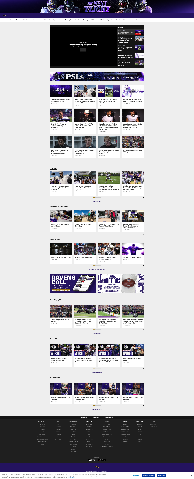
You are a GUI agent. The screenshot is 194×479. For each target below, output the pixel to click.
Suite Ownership (106, 436)
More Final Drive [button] (97, 201)
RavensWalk (125, 441)
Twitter (139, 434)
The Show (89, 434)
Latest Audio (89, 426)
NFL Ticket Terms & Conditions (106, 446)
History (58, 436)
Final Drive (89, 431)
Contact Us (42, 424)
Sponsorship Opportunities (42, 439)
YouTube (139, 441)
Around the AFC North (73, 441)
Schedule (125, 424)
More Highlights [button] (97, 333)
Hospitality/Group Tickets (107, 434)
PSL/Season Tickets (107, 429)
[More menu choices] (61, 15)
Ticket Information (106, 424)
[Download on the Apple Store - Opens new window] (91, 460)
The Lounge (89, 441)
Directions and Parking (125, 434)
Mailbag (73, 434)
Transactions (58, 426)
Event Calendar (153, 424)
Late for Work (73, 429)
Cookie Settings (136, 475)
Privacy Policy (72, 477)
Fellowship (42, 431)
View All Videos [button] (97, 160)
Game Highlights (89, 429)
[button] (83, 50)
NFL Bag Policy (125, 439)
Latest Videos (89, 424)
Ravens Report (89, 436)
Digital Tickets (107, 441)
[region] (97, 475)
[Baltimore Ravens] (97, 467)
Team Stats (58, 429)
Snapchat (140, 439)
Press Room (73, 451)
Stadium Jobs (42, 434)
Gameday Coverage (125, 429)
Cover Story (73, 431)
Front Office (58, 434)
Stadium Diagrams (125, 431)
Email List (140, 426)
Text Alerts (107, 444)
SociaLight (73, 436)
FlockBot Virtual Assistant (42, 436)
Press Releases (73, 446)
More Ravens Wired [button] (97, 372)
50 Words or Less (73, 444)
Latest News (73, 424)
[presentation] (143, 198)
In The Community (153, 426)
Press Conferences (89, 439)
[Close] (191, 475)
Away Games (106, 439)
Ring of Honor (58, 439)
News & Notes (73, 439)
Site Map (42, 444)
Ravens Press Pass (89, 444)
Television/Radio (89, 446)
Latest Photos (73, 426)
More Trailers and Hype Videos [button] (97, 269)
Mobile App (139, 424)
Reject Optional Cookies (149, 475)
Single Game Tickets (107, 431)
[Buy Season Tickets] (73, 76)
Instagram (140, 436)
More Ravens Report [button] (97, 409)
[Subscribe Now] (73, 283)
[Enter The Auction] (121, 283)
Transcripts (73, 449)
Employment (42, 426)
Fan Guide (125, 436)
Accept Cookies (161, 475)
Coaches (58, 431)
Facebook (140, 431)
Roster (58, 424)
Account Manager (106, 426)
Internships (42, 429)
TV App (139, 429)
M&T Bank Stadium (125, 426)
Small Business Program (42, 441)
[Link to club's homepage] (4, 16)
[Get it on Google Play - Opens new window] (101, 461)
